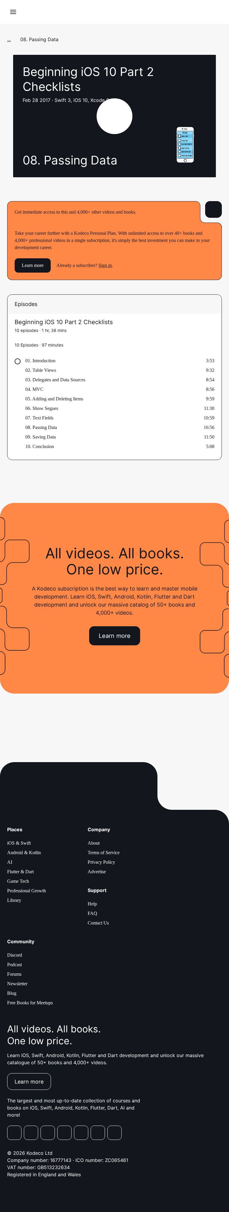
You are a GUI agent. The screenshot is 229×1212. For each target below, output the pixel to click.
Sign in (105, 265)
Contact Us (98, 922)
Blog (11, 993)
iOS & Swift (19, 843)
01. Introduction (40, 360)
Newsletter (17, 983)
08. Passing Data (41, 427)
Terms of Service (104, 852)
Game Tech (18, 881)
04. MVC (34, 389)
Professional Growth (26, 890)
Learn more (33, 265)
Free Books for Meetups (30, 1002)
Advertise (97, 871)
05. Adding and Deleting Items (54, 398)
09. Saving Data (40, 436)
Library (14, 900)
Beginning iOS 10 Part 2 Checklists (64, 322)
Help (92, 903)
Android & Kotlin (24, 852)
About (94, 843)
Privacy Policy (101, 862)
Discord (14, 955)
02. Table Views (40, 370)
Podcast (14, 964)
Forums (14, 974)
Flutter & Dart (20, 871)
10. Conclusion (39, 446)
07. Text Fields (39, 417)
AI (9, 862)
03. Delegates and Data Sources (55, 379)
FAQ (92, 913)
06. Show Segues (41, 408)
